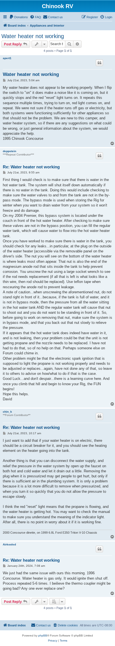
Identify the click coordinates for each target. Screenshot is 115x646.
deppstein (9, 151)
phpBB (42, 635)
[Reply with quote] (99, 62)
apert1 (7, 58)
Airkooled (9, 544)
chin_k (7, 411)
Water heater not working (32, 36)
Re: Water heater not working (31, 166)
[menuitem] (18, 17)
